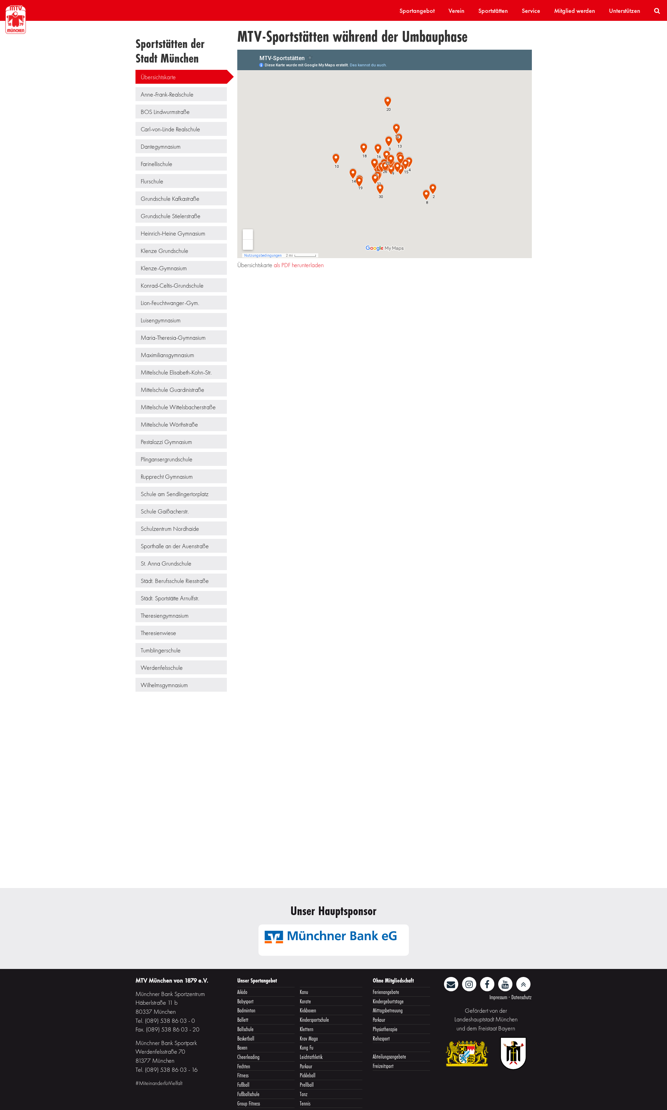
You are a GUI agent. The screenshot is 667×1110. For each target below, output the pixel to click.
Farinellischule (156, 164)
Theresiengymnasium (165, 615)
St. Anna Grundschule (166, 563)
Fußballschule (248, 1094)
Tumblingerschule (161, 650)
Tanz (303, 1094)
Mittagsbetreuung (388, 1010)
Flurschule (152, 181)
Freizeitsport (383, 1066)
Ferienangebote (386, 992)
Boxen (242, 1047)
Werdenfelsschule (162, 668)
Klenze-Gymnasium (164, 268)
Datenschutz (521, 997)
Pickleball (307, 1075)
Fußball (243, 1084)
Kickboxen (308, 1010)
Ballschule (245, 1029)
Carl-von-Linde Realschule (170, 129)
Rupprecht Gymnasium (167, 476)
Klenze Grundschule (164, 251)
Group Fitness (248, 1103)
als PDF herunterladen (299, 265)
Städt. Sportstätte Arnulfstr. (170, 598)
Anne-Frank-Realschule (167, 94)
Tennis (305, 1103)
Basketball (245, 1038)
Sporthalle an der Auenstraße (175, 546)
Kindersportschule (314, 1019)
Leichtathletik (311, 1057)
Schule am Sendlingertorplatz (174, 494)
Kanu (304, 992)
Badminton (246, 1010)
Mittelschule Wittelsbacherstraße (178, 407)
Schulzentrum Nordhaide (170, 529)
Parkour (306, 1066)
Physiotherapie (385, 1029)
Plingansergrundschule (166, 459)
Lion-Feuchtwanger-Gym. (170, 303)
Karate (305, 1001)
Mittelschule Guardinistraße (172, 390)
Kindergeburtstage (388, 1001)
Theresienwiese (158, 633)
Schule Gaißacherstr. (165, 511)
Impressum (498, 997)
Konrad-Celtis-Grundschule (172, 285)
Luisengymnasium (161, 320)
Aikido (242, 992)
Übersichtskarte (158, 77)
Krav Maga (309, 1038)
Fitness (242, 1075)
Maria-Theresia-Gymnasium (173, 338)
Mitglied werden (574, 11)
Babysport (245, 1001)
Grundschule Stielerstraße (170, 216)
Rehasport (381, 1038)
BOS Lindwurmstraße (165, 112)
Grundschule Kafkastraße (170, 199)
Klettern (306, 1029)
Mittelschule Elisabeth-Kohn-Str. (176, 372)
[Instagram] (470, 983)
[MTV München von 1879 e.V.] (15, 19)
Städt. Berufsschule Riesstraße (175, 581)
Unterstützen (624, 11)
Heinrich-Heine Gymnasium (173, 233)
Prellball (307, 1084)
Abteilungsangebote (389, 1056)
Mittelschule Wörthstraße (169, 424)
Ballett (242, 1019)
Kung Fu (306, 1047)
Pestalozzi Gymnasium (166, 442)
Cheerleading (248, 1057)
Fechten (243, 1066)
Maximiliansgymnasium (167, 355)
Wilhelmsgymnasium (164, 685)
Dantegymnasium (161, 146)
